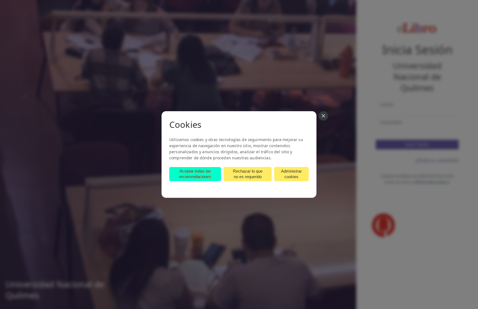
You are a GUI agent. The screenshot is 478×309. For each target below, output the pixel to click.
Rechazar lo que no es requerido (248, 174)
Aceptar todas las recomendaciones (195, 174)
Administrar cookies (291, 174)
